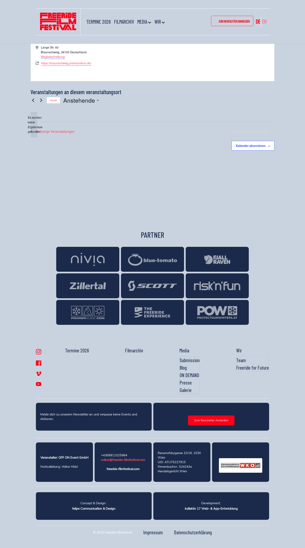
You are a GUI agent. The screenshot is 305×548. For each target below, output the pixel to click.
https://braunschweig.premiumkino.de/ (66, 63)
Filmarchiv (124, 22)
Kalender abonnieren (251, 146)
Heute (53, 100)
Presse (186, 383)
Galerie (186, 390)
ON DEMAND (189, 375)
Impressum (153, 532)
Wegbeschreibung (53, 57)
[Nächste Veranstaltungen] (41, 100)
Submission (190, 360)
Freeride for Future (252, 368)
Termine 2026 (98, 22)
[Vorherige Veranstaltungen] (32, 100)
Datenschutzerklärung (193, 532)
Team (241, 360)
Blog (183, 368)
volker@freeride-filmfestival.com (123, 460)
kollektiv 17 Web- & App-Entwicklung (211, 509)
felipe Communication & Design (94, 509)
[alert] (33, 124)
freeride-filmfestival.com (123, 469)
